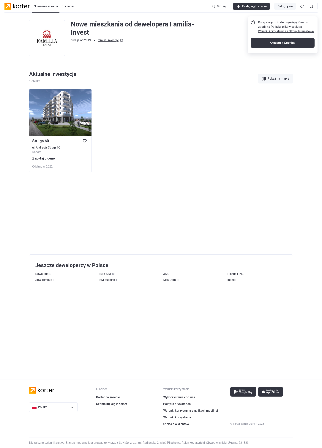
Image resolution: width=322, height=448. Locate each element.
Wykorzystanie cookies (179, 397)
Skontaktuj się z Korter (111, 404)
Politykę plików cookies (286, 27)
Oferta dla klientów (176, 424)
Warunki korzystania (177, 417)
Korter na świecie (108, 397)
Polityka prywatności (177, 404)
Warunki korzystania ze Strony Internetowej (286, 31)
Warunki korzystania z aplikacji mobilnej (190, 410)
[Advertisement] (141, 213)
